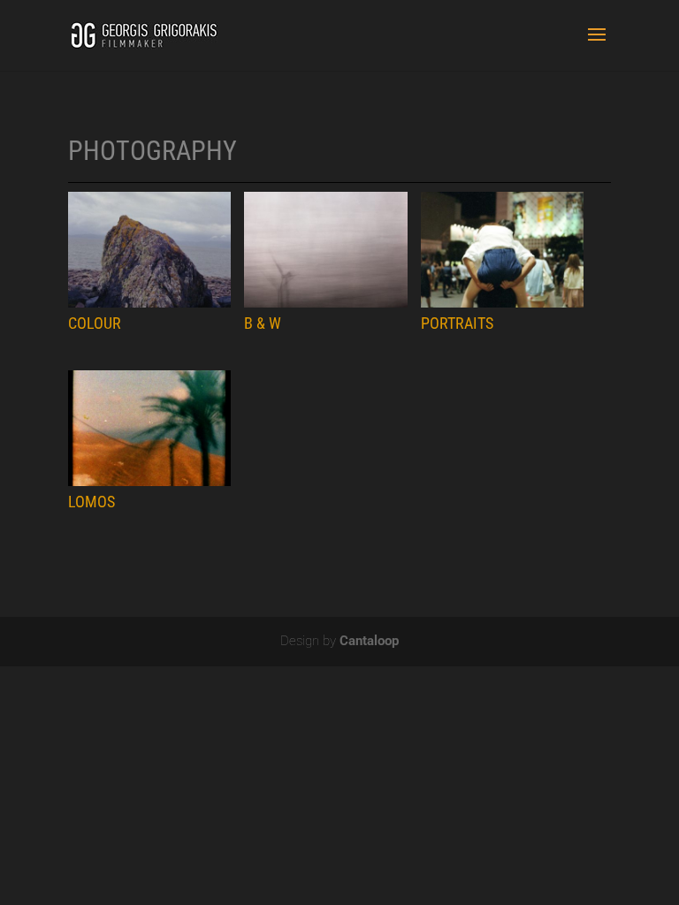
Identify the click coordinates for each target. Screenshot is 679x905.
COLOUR (94, 323)
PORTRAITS (457, 323)
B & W (262, 323)
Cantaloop (369, 641)
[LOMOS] (149, 428)
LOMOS (91, 502)
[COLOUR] (149, 250)
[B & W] (325, 250)
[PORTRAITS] (502, 250)
